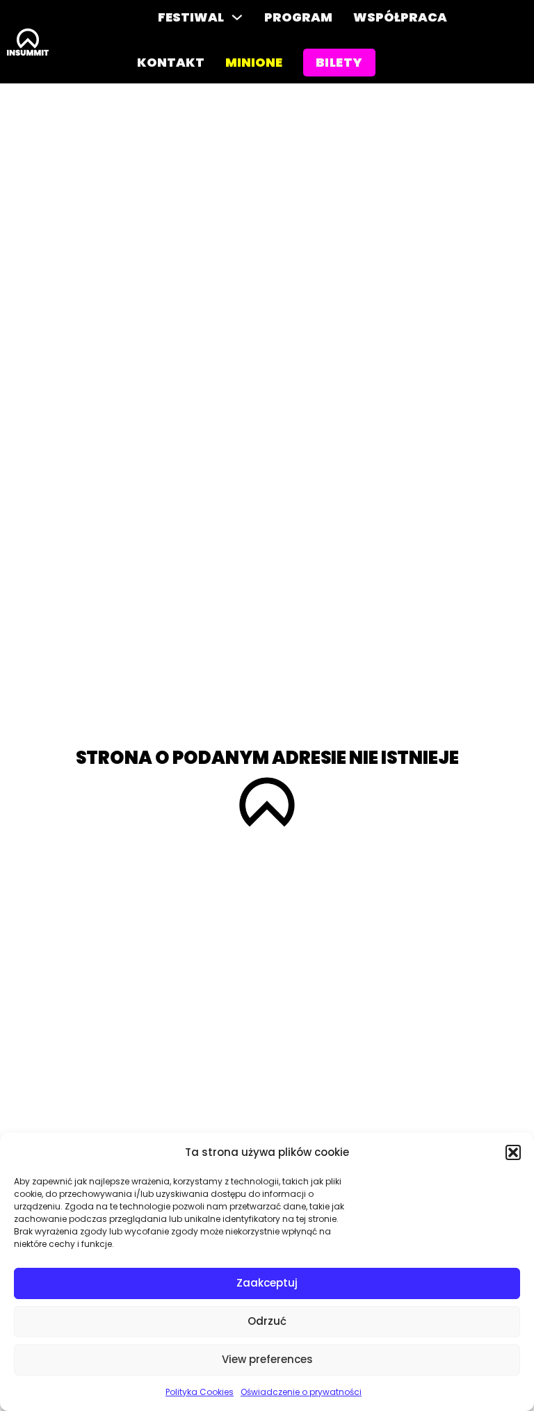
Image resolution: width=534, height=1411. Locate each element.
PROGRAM (298, 17)
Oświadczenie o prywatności (301, 1392)
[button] (513, 1152)
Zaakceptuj (267, 1282)
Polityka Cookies (199, 1392)
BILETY (339, 62)
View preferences (267, 1359)
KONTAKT (170, 62)
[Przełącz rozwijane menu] (237, 17)
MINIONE (253, 62)
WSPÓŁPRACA (400, 17)
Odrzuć (267, 1321)
